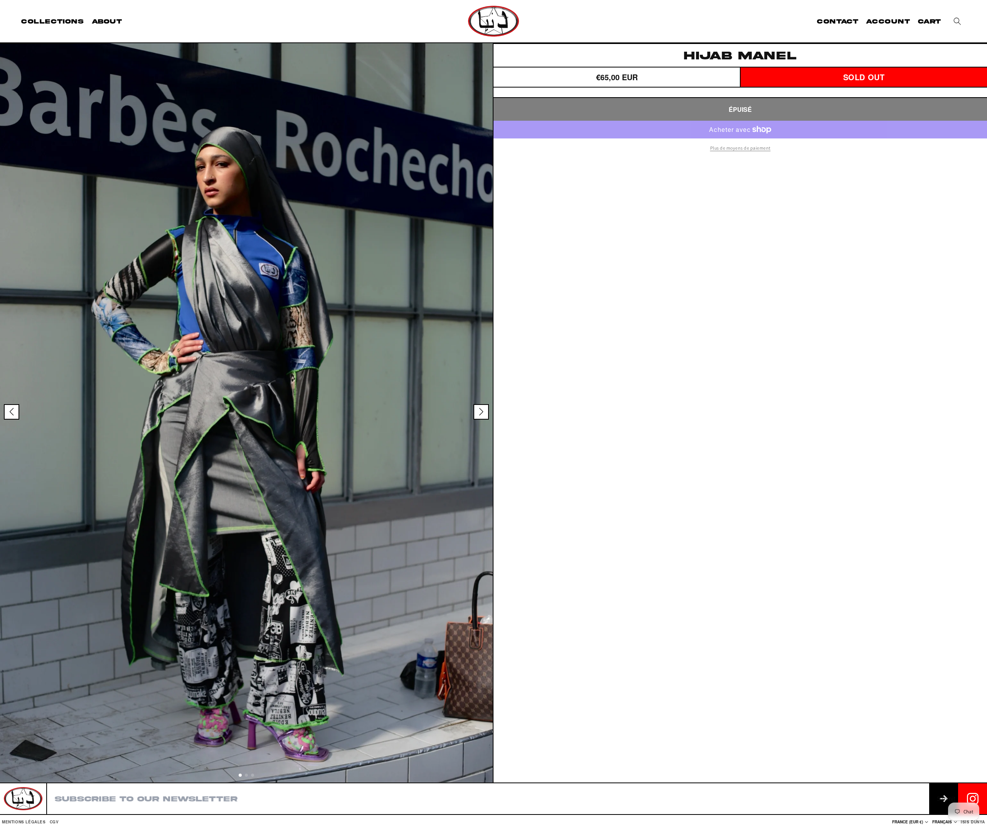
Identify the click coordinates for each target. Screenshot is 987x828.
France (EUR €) (907, 822)
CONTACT (837, 21)
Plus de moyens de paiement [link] (740, 148)
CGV (54, 822)
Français (942, 822)
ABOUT (107, 21)
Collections (52, 21)
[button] (957, 21)
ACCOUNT (888, 21)
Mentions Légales (24, 822)
